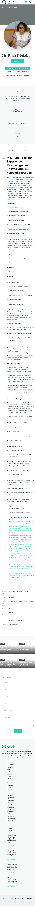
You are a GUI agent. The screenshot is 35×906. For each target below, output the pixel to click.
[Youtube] (23, 901)
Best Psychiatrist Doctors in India (17, 68)
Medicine (22, 643)
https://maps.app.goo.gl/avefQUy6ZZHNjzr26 (20, 601)
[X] (19, 901)
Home (3, 7)
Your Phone (5, 696)
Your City (4, 703)
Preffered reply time (7, 710)
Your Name (5, 682)
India (9, 71)
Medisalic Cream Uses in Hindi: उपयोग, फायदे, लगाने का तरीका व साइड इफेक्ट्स (12, 839)
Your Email (5, 689)
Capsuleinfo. (10, 199)
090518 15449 (17, 112)
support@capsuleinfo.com (17, 123)
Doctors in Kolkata (20, 71)
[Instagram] (11, 901)
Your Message (6, 717)
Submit (18, 731)
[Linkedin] (15, 901)
